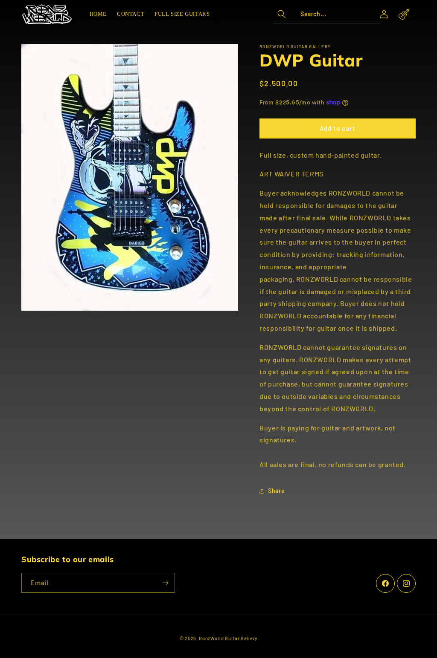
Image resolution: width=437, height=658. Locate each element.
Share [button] (276, 490)
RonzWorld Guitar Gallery (228, 638)
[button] (326, 14)
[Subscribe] (165, 583)
